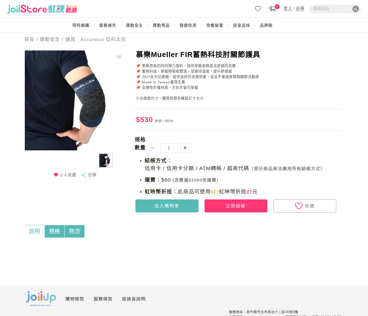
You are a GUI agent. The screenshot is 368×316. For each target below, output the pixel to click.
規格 (54, 231)
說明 (34, 231)
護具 (70, 39)
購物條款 (74, 298)
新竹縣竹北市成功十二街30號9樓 (272, 312)
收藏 (310, 205)
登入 (288, 8)
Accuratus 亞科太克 (100, 39)
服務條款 (103, 298)
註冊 (300, 8)
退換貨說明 (134, 298)
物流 (74, 231)
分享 (92, 174)
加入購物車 (166, 205)
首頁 (27, 39)
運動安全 (50, 39)
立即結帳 (236, 205)
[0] (272, 8)
